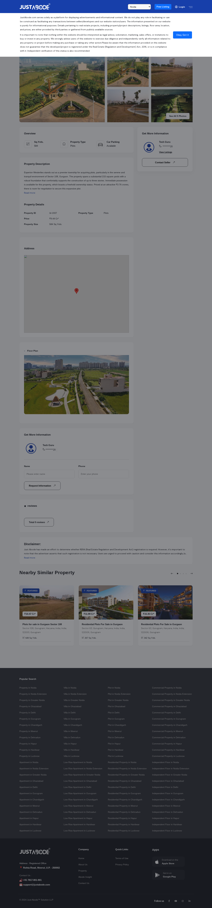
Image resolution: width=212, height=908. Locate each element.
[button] (163, 6)
